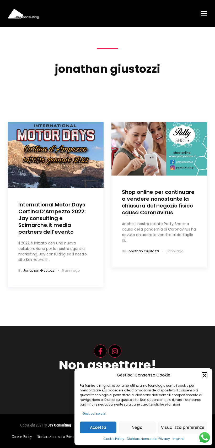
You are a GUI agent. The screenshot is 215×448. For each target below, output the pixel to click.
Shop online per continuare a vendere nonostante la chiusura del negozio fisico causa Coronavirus (158, 202)
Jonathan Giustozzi (39, 270)
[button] (204, 375)
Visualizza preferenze (182, 427)
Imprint (178, 438)
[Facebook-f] (100, 351)
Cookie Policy (113, 438)
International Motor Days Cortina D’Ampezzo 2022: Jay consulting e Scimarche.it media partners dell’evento (52, 218)
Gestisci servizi (94, 413)
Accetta (98, 427)
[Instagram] (114, 351)
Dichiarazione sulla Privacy (148, 438)
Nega (137, 427)
